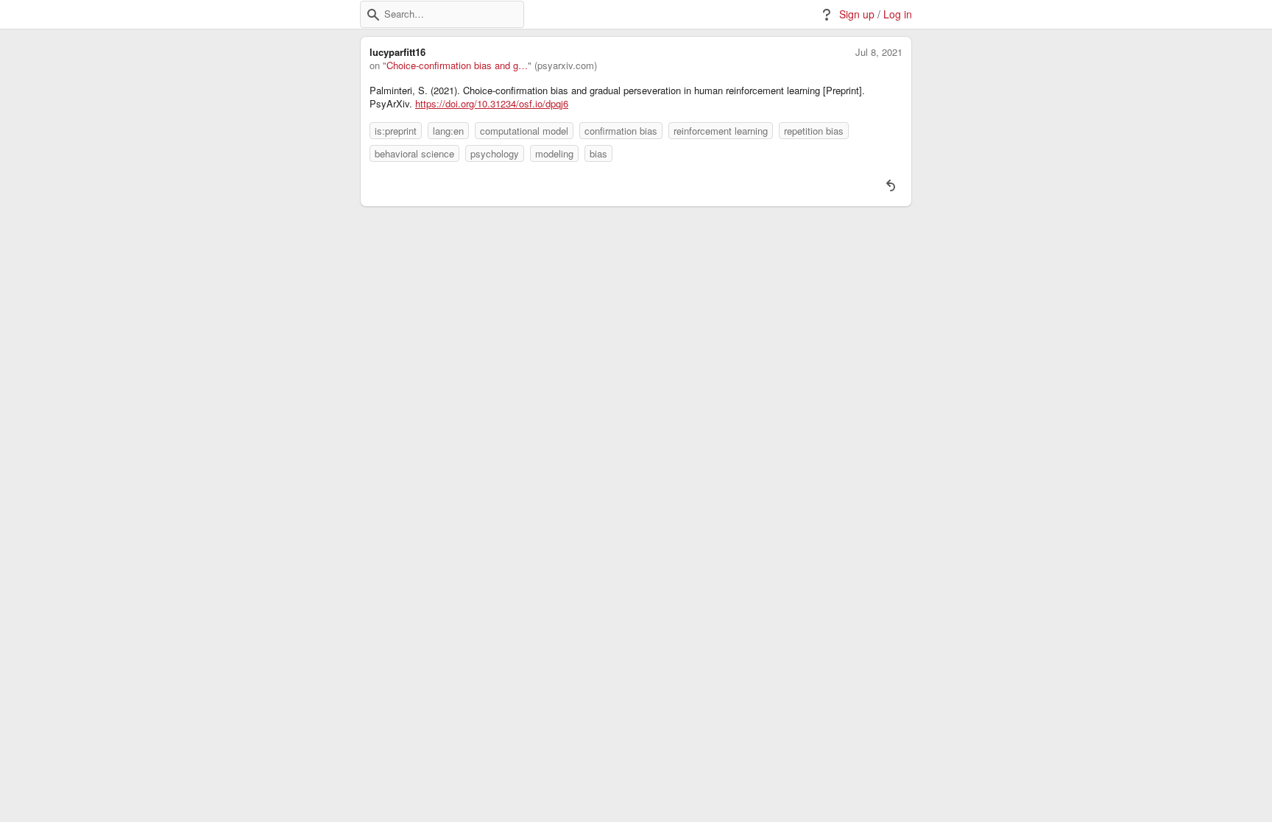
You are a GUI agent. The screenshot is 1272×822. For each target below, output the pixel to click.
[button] (373, 14)
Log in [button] (897, 14)
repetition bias (814, 130)
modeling (554, 153)
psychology (494, 153)
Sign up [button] (857, 14)
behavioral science (414, 153)
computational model (524, 130)
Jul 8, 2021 (878, 52)
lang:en (448, 130)
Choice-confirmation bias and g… (457, 65)
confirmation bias (620, 130)
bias (598, 153)
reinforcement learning (721, 130)
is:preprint (396, 130)
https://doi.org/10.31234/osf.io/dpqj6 (491, 103)
